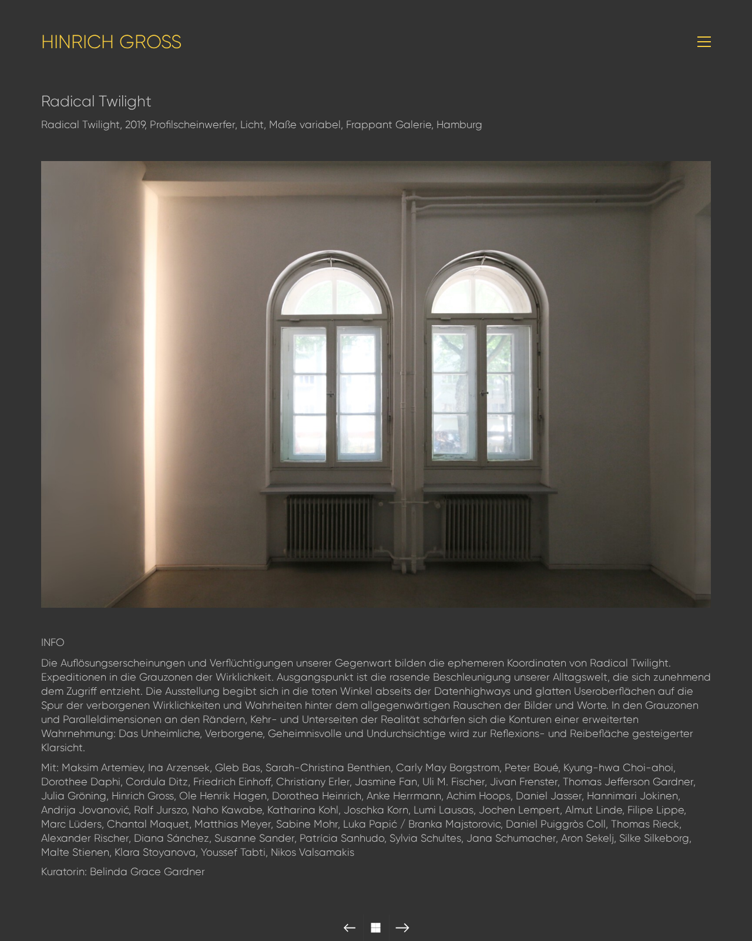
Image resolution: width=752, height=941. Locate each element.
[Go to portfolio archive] (376, 928)
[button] (704, 42)
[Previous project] (350, 928)
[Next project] (403, 928)
